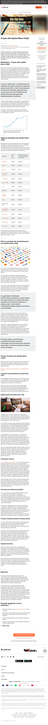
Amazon (4, 169)
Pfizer (3, 199)
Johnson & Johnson (5, 174)
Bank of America (4, 195)
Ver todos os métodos (24, 683)
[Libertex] (4, 7)
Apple (3, 165)
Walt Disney (5, 218)
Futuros (3, 462)
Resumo (39, 84)
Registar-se (38, 7)
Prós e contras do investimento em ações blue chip (41, 78)
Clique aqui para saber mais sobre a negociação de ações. (15, 369)
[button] (46, 7)
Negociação (13, 12)
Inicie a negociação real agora (24, 634)
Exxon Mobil (5, 182)
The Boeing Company (5, 210)
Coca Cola (5, 214)
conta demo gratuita (21, 609)
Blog (6, 12)
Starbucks (4, 226)
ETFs (2, 522)
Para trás (5, 625)
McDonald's (5, 222)
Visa (3, 186)
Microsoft (4, 161)
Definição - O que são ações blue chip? (41, 70)
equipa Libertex (13, 45)
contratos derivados (12, 462)
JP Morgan (5, 178)
